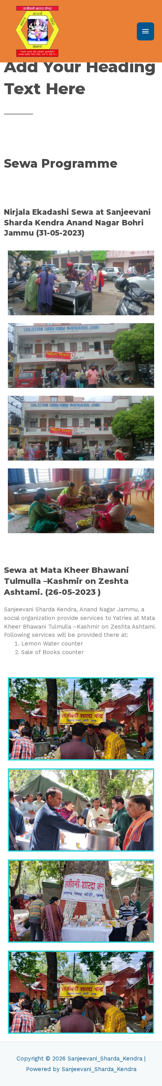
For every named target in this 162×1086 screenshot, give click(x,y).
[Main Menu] (145, 31)
